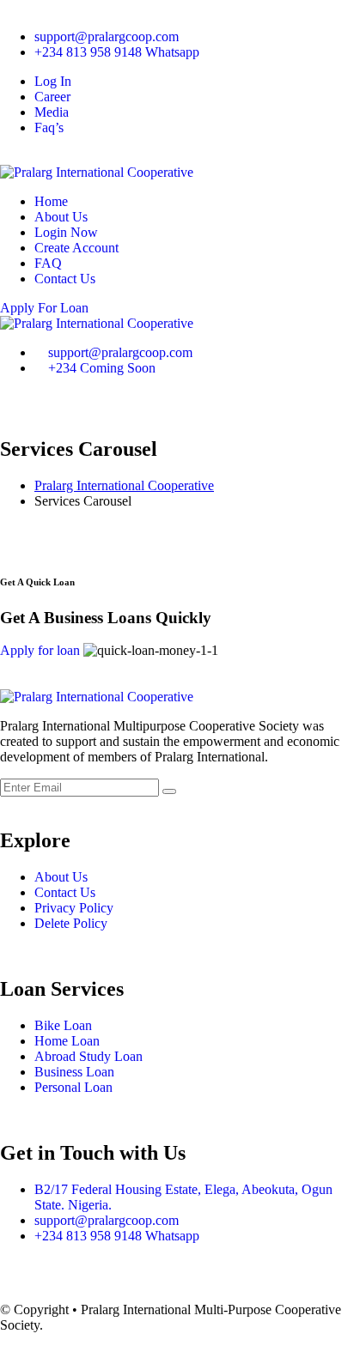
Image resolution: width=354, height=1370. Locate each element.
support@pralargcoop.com (106, 36)
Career (52, 96)
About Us (61, 216)
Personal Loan (73, 1087)
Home (51, 201)
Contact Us (64, 278)
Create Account (76, 247)
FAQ (48, 263)
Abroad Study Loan (88, 1056)
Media (51, 112)
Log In (52, 81)
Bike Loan (63, 1025)
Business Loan (74, 1071)
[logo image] (96, 323)
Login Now (66, 232)
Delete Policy (70, 923)
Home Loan (67, 1041)
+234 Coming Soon (102, 368)
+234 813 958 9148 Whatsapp (116, 52)
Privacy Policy (73, 907)
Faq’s (49, 127)
